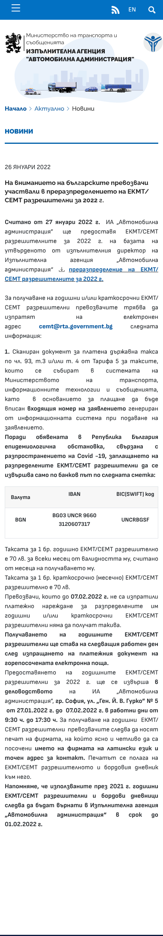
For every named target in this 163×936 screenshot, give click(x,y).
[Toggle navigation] (16, 8)
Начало (16, 108)
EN (132, 10)
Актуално (49, 108)
